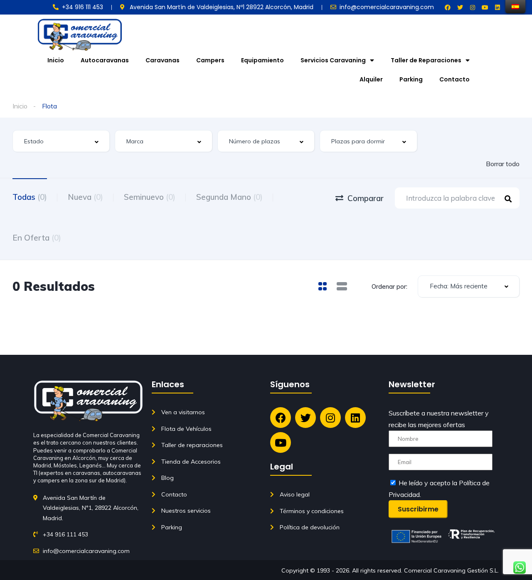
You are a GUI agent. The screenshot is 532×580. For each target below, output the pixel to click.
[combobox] (61, 141)
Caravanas (162, 60)
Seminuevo (149, 197)
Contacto (454, 79)
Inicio (55, 60)
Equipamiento (262, 60)
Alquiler (371, 79)
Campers (210, 60)
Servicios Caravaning (333, 60)
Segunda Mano (229, 197)
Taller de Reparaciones (426, 60)
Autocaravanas (105, 60)
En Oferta (36, 238)
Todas (29, 197)
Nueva (85, 197)
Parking (411, 79)
